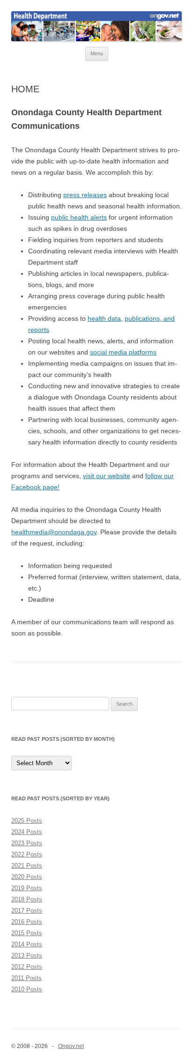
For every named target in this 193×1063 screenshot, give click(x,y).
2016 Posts (26, 921)
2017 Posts (26, 910)
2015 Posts (26, 933)
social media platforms (123, 352)
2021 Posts (26, 865)
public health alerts (79, 217)
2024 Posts (26, 831)
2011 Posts (26, 978)
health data (104, 318)
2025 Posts (26, 820)
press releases (85, 195)
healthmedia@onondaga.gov (53, 532)
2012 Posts (26, 966)
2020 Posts (26, 876)
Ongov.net (71, 1046)
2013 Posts (26, 955)
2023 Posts (26, 843)
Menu (96, 53)
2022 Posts (26, 854)
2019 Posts (26, 888)
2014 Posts (26, 944)
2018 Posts (26, 899)
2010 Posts (26, 989)
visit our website (106, 476)
